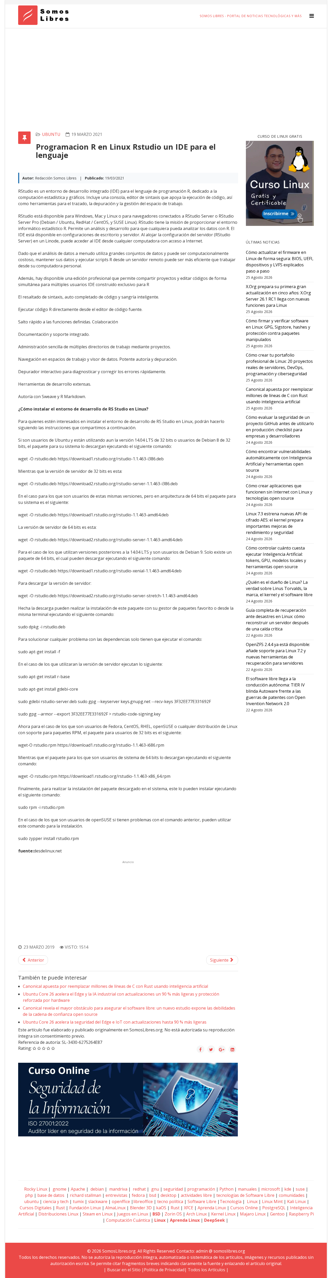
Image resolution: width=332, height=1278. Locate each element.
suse (300, 1189)
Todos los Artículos (206, 1270)
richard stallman (85, 1195)
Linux (252, 1201)
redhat (139, 1189)
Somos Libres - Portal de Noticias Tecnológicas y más (251, 16)
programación (201, 1189)
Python (226, 1189)
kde (287, 1189)
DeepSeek (214, 1220)
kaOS (161, 1208)
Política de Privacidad (164, 1270)
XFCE (189, 1208)
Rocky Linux (35, 1189)
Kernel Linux (223, 1214)
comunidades (292, 1195)
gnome (59, 1189)
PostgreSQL (274, 1208)
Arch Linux (196, 1214)
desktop (168, 1195)
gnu (154, 1189)
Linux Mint (272, 1201)
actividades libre (196, 1195)
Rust (60, 1208)
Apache (77, 1189)
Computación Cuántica (128, 1220)
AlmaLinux (115, 1208)
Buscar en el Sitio (124, 1270)
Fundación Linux (85, 1208)
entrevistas (116, 1195)
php (29, 1195)
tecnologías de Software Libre (245, 1195)
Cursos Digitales (36, 1208)
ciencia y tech (55, 1201)
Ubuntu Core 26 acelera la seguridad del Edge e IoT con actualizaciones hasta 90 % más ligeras (114, 1022)
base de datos (50, 1195)
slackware (97, 1201)
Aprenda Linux (212, 1208)
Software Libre (202, 1201)
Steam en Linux (98, 1214)
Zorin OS (173, 1214)
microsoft (270, 1189)
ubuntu (51, 134)
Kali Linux (296, 1201)
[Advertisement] (166, 66)
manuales (247, 1189)
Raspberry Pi (301, 1214)
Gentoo (277, 1214)
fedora (138, 1195)
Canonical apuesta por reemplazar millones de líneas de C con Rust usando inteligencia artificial (115, 986)
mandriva (117, 1189)
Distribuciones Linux (58, 1214)
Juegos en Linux (132, 1214)
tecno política (170, 1201)
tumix (78, 1201)
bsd (152, 1195)
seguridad (173, 1189)
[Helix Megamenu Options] (311, 15)
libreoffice (143, 1201)
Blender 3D (141, 1208)
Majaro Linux (253, 1214)
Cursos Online (244, 1208)
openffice (121, 1201)
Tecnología (230, 1201)
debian (96, 1189)
